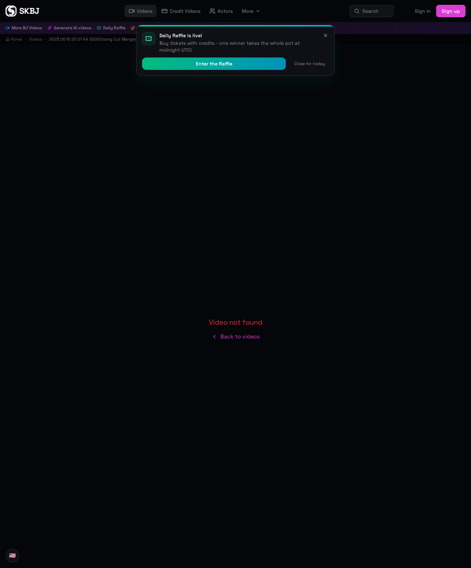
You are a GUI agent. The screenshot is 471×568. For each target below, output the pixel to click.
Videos (144, 11)
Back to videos (240, 336)
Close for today (309, 63)
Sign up (451, 11)
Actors (225, 11)
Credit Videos (185, 11)
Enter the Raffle (214, 64)
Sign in (423, 11)
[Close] (325, 35)
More (247, 11)
